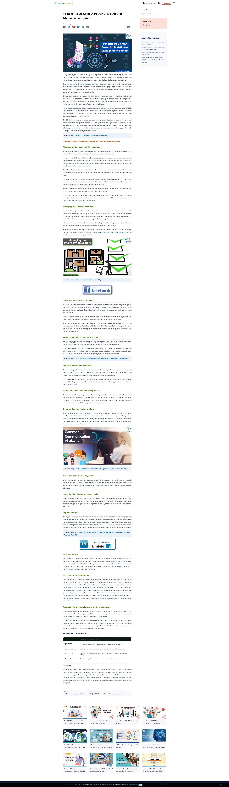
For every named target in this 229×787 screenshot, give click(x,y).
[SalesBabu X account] (146, 25)
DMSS (97, 694)
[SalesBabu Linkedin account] (150, 25)
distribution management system (88, 84)
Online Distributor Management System (114, 694)
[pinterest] (74, 28)
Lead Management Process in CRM (152, 57)
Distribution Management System (75, 694)
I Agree (140, 784)
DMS (90, 694)
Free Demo (167, 3)
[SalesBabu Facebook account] (143, 25)
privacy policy (133, 784)
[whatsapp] (84, 28)
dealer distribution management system (115, 232)
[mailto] (88, 28)
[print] (129, 28)
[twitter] (70, 28)
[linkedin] (79, 28)
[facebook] (65, 28)
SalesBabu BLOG (62, 3)
